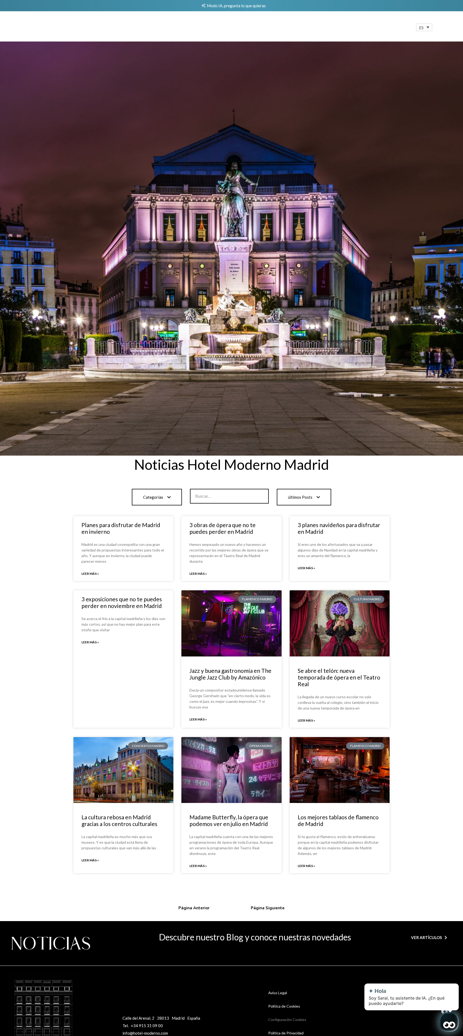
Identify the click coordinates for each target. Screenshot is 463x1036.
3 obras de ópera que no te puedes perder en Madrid (222, 528)
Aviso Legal (277, 992)
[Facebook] (444, 1011)
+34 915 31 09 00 (147, 1025)
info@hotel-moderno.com (145, 1033)
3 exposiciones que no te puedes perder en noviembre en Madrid (121, 602)
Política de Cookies (284, 1006)
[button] (424, 27)
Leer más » (90, 574)
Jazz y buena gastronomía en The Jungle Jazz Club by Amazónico (230, 674)
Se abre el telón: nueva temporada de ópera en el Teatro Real (339, 677)
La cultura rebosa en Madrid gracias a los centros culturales (119, 820)
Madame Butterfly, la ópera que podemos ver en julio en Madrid (228, 820)
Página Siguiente (268, 908)
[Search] (260, 496)
